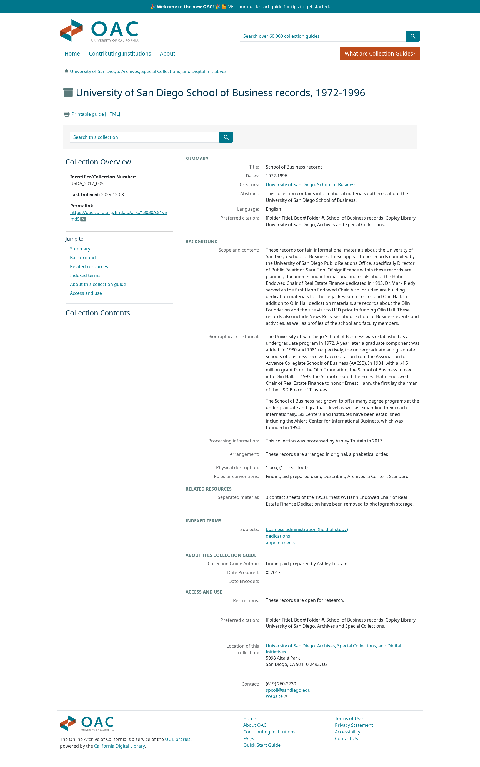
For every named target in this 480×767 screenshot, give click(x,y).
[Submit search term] (413, 36)
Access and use (86, 293)
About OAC (254, 725)
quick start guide (264, 7)
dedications (278, 536)
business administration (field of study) (307, 529)
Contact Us (346, 738)
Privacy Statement (354, 725)
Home (72, 53)
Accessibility (347, 732)
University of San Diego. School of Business (311, 185)
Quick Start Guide (262, 745)
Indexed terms (85, 275)
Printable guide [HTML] (96, 114)
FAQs (248, 738)
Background (83, 258)
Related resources (89, 266)
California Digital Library (119, 746)
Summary (80, 249)
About (167, 53)
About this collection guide (98, 284)
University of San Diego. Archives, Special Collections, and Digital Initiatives (148, 71)
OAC (99, 31)
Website (274, 696)
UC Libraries (178, 739)
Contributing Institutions (120, 53)
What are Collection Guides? (380, 53)
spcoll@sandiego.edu (288, 690)
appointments (281, 543)
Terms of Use (349, 718)
